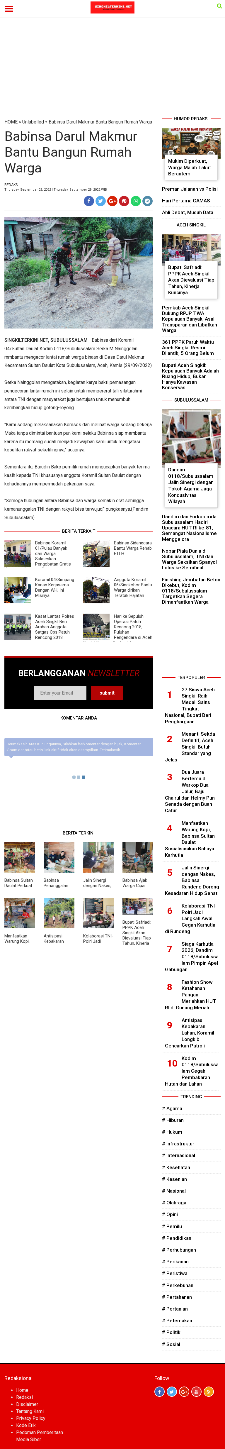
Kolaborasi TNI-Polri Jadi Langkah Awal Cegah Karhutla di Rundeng (191, 918)
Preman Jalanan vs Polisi (190, 189)
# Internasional (178, 1155)
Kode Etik (26, 1425)
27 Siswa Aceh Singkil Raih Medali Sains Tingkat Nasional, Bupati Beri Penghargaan (190, 705)
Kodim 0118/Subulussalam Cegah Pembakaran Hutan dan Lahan (192, 1071)
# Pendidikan (176, 1238)
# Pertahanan (177, 1297)
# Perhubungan (179, 1250)
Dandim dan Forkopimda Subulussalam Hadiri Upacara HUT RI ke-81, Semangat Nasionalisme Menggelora (189, 528)
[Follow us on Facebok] (159, 1392)
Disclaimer (27, 1404)
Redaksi (24, 1397)
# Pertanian (175, 1309)
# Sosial (171, 1344)
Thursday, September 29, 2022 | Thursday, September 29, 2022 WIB (55, 190)
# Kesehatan (176, 1167)
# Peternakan (177, 1320)
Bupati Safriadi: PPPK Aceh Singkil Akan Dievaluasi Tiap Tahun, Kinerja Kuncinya (136, 935)
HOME (11, 122)
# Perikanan (175, 1262)
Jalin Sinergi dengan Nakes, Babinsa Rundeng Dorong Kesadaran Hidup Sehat (192, 880)
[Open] (219, 6)
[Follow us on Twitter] (172, 1392)
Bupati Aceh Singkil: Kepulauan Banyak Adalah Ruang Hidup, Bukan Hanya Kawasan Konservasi (190, 376)
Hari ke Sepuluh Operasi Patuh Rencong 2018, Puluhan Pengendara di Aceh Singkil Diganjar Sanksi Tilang (117, 629)
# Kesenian (174, 1179)
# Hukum (172, 1132)
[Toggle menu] (9, 9)
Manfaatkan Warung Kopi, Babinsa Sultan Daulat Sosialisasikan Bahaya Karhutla (190, 839)
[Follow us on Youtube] (196, 1392)
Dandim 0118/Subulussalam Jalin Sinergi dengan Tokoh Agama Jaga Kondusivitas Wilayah (191, 485)
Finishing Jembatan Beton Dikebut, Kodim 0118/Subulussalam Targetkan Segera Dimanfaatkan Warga (191, 591)
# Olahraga (174, 1203)
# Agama (172, 1108)
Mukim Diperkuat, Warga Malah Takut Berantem (189, 167)
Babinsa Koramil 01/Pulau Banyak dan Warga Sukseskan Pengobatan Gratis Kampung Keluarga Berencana (37, 556)
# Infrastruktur (178, 1144)
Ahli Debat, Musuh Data (187, 212)
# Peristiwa (175, 1273)
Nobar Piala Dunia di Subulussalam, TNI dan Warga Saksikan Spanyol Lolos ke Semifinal (189, 559)
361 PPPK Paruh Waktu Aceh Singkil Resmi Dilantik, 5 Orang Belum (188, 347)
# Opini (170, 1214)
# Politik (171, 1332)
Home (22, 1390)
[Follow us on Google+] (184, 1392)
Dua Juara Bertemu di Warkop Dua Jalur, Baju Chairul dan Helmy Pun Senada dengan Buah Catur (190, 791)
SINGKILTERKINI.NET (26, 340)
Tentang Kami (30, 1411)
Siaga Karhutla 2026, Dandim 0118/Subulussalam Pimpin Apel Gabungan (192, 956)
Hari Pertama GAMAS (186, 201)
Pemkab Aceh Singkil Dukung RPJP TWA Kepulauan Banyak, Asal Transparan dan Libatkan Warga (189, 319)
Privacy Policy (30, 1418)
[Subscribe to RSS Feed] (209, 1392)
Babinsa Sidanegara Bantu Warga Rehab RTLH (133, 548)
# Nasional (174, 1191)
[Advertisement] (112, 72)
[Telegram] (147, 201)
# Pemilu (172, 1226)
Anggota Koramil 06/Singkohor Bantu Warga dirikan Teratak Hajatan (133, 587)
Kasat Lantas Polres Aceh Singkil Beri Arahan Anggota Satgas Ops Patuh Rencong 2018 (54, 627)
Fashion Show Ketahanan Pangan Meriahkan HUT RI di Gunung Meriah (190, 994)
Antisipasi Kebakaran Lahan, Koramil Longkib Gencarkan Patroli (189, 1033)
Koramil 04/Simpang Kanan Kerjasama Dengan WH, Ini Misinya (54, 587)
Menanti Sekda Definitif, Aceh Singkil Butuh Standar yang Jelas (190, 746)
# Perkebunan (177, 1285)
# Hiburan (173, 1120)
